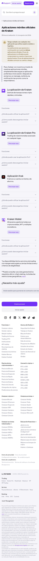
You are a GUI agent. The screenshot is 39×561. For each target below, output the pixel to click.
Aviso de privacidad (20, 455)
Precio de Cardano (8, 379)
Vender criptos (7, 331)
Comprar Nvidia (26, 399)
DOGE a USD (25, 380)
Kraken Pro (10, 481)
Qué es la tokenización (28, 437)
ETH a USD (24, 369)
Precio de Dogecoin (8, 374)
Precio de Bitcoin (7, 369)
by (6, 474)
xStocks (15, 490)
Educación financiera (28, 422)
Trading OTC (6, 339)
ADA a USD (24, 383)
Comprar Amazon (26, 407)
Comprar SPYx (6, 435)
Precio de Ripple (7, 377)
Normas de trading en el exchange (25, 462)
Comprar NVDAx (7, 427)
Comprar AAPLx (7, 432)
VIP (30, 481)
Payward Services (7, 490)
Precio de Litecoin (8, 385)
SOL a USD (24, 377)
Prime (7, 496)
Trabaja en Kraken (27, 331)
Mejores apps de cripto (28, 440)
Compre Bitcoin (7, 399)
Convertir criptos (27, 363)
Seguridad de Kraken (28, 328)
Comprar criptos (7, 328)
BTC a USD (24, 366)
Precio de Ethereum (8, 371)
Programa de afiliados (28, 344)
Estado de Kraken (27, 349)
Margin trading (7, 333)
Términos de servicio (8, 462)
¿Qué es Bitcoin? (26, 434)
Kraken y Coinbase (27, 447)
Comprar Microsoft (27, 413)
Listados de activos (27, 346)
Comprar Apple (26, 405)
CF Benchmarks (23, 490)
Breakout (25, 481)
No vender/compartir (24, 457)
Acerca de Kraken (27, 325)
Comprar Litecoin (7, 415)
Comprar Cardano (8, 410)
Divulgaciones (6, 465)
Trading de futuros (8, 336)
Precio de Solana (7, 382)
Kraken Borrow (7, 354)
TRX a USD (24, 385)
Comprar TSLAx (7, 430)
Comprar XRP (6, 407)
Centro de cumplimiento (9, 460)
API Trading (5, 483)
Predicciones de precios (10, 390)
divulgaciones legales (21, 545)
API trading (5, 344)
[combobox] (19, 12)
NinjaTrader (18, 481)
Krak (3, 496)
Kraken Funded (7, 357)
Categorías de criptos (9, 387)
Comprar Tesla (25, 402)
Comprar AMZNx (7, 438)
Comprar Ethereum (8, 402)
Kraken (4, 481)
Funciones (6, 325)
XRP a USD (24, 372)
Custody (16, 496)
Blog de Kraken (26, 333)
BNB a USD (24, 374)
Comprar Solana (7, 413)
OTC (11, 496)
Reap (31, 490)
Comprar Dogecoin (8, 405)
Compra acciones (27, 396)
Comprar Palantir (26, 410)
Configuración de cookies (9, 457)
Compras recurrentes (9, 352)
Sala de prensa (26, 341)
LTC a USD (24, 388)
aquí (23, 276)
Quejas (23, 356)
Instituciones (6, 342)
